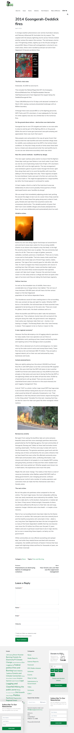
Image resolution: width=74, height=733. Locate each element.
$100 (60, 670)
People (11, 695)
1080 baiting (9, 655)
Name (17, 608)
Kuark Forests (15, 681)
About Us (18, 10)
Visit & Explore (45, 10)
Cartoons (31, 690)
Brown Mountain (18, 655)
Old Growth (20, 692)
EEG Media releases (34, 668)
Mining (18, 690)
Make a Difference (55, 10)
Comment (19, 588)
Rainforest (9, 698)
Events (30, 10)
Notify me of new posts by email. (24, 636)
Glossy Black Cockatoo (11, 678)
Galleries (36, 10)
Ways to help (32, 678)
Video (29, 687)
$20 (52, 670)
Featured (31, 665)
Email (17, 616)
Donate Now (58, 685)
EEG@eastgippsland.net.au (35, 710)
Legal (21, 681)
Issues (24, 10)
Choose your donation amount (58, 679)
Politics (16, 695)
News (24, 559)
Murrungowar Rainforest (10, 692)
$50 (56, 670)
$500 (52, 674)
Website (18, 624)
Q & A (29, 694)
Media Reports (33, 658)
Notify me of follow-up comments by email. (26, 633)
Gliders (23, 676)
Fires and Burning (38, 559)
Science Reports (33, 662)
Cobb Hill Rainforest (17, 662)
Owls (7, 695)
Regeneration (17, 698)
